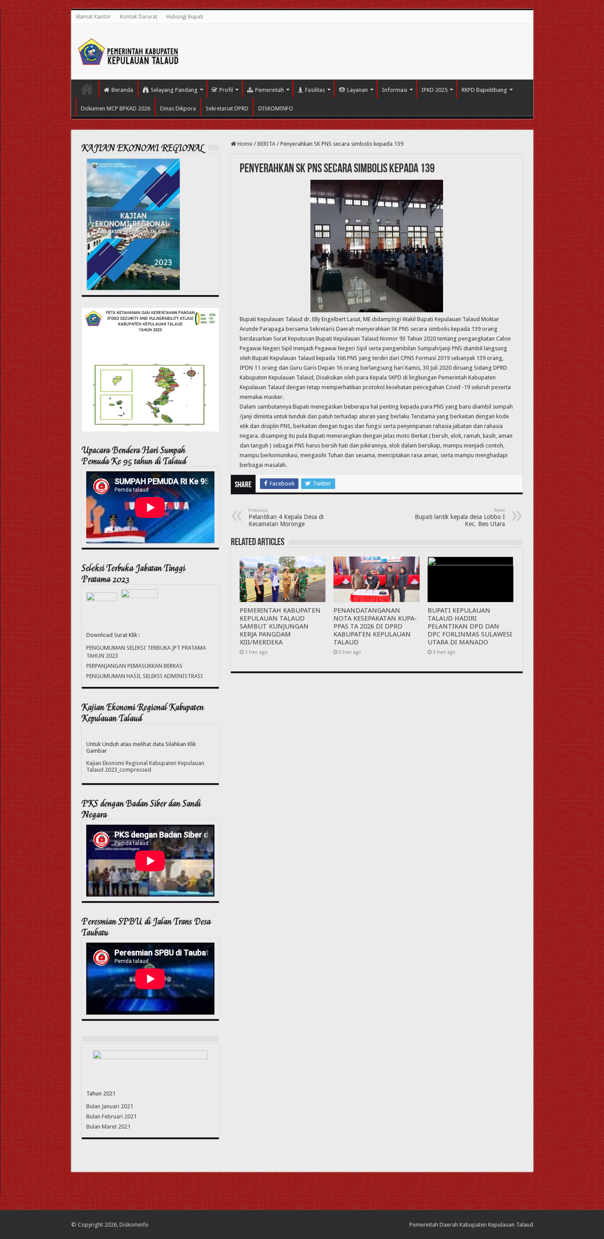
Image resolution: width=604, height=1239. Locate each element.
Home (244, 143)
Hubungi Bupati (184, 17)
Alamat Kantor (93, 17)
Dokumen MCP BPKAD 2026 (115, 108)
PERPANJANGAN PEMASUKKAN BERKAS (134, 666)
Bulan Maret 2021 (108, 1126)
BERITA (266, 143)
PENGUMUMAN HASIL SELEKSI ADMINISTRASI (144, 676)
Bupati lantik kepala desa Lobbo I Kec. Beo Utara (460, 517)
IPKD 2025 (434, 90)
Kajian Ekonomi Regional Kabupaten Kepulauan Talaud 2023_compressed (145, 766)
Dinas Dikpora (178, 108)
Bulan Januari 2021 (109, 1106)
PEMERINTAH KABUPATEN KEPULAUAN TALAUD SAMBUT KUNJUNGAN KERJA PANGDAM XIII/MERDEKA (280, 626)
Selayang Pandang (174, 90)
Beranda (122, 90)
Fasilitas (315, 90)
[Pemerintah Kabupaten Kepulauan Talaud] (129, 50)
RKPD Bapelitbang (484, 90)
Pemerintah (269, 90)
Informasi (394, 90)
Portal (87, 89)
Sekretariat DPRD (227, 108)
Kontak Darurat (138, 17)
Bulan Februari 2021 (111, 1116)
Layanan (357, 90)
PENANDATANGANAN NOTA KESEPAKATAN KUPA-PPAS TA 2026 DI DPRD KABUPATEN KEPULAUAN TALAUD (375, 626)
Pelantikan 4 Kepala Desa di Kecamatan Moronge (286, 517)
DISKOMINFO (275, 108)
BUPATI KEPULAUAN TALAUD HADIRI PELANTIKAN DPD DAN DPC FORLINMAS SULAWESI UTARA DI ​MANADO (470, 626)
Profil (226, 90)
